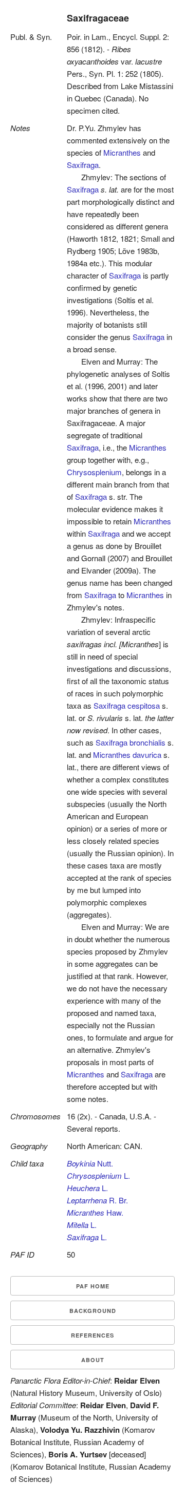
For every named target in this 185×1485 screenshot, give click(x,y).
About (92, 1360)
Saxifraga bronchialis (130, 742)
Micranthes (122, 152)
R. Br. (97, 1200)
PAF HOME (92, 1286)
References (92, 1335)
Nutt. (90, 1163)
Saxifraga (83, 164)
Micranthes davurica (127, 754)
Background (92, 1310)
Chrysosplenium (94, 471)
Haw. (95, 1212)
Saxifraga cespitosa (127, 705)
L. (98, 1175)
